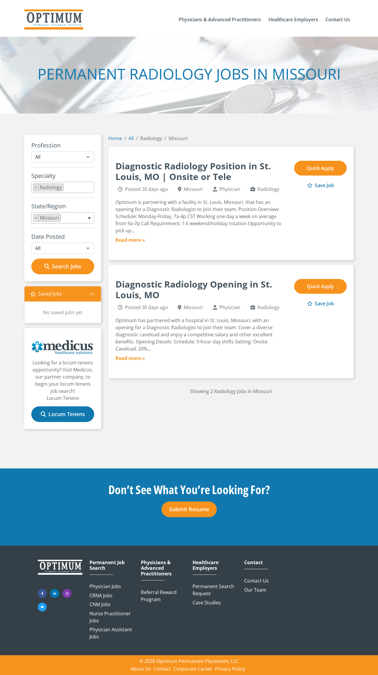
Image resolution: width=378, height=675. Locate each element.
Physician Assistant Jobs (110, 633)
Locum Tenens (66, 414)
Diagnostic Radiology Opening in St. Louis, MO (193, 289)
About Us (141, 669)
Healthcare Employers (206, 565)
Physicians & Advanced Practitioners (156, 568)
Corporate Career (193, 669)
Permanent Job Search (107, 565)
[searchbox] (67, 188)
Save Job (324, 185)
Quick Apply (320, 168)
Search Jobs (66, 266)
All (131, 138)
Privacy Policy (230, 669)
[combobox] (62, 187)
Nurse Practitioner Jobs (110, 617)
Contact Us (256, 580)
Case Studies (207, 602)
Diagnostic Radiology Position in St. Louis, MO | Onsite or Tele (193, 171)
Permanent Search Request (213, 590)
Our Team (255, 590)
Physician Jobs (105, 586)
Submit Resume (189, 509)
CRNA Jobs (101, 595)
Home (115, 138)
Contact (253, 562)
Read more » (130, 240)
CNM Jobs (100, 604)
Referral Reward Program (159, 596)
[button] (220, 19)
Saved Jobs (50, 294)
